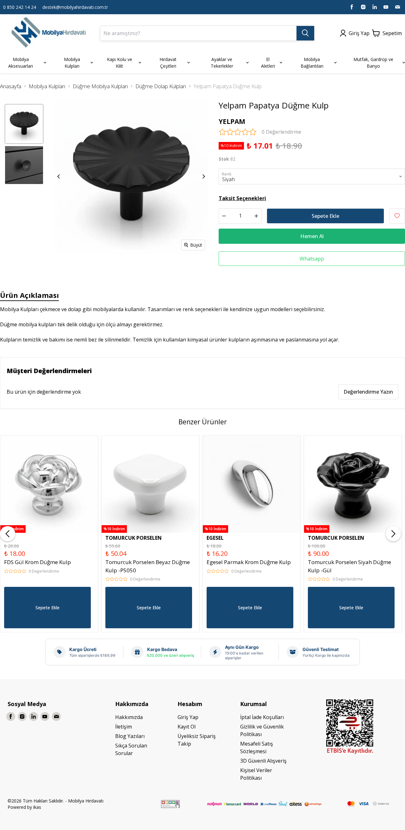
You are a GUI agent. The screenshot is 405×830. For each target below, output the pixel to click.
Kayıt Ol (187, 726)
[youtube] (386, 7)
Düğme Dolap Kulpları (160, 86)
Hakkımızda (129, 717)
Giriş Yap (188, 717)
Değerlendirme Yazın (368, 391)
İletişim (123, 726)
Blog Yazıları (130, 736)
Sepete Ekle (325, 215)
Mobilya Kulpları (47, 86)
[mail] (397, 7)
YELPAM (232, 121)
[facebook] (351, 7)
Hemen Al (312, 236)
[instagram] (363, 7)
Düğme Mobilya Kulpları (100, 86)
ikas (37, 807)
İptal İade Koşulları (262, 717)
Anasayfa (10, 86)
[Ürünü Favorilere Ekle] (397, 216)
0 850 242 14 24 (19, 7)
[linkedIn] (374, 7)
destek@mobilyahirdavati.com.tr (75, 7)
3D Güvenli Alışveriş (263, 760)
